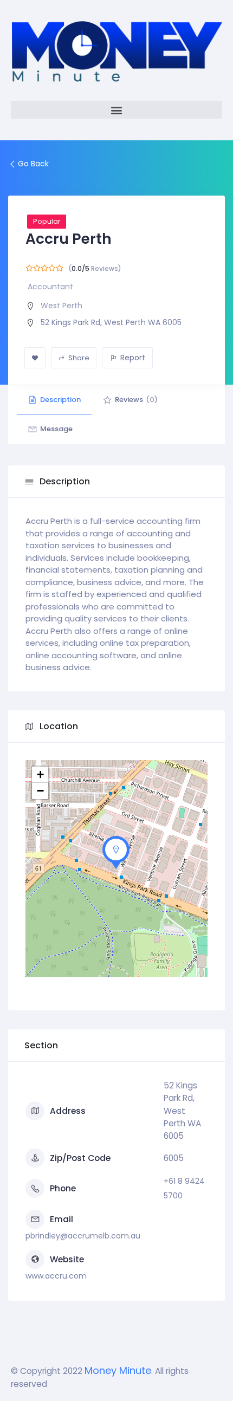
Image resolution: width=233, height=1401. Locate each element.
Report (132, 357)
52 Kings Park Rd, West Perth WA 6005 (111, 322)
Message (56, 429)
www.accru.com (56, 1275)
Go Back (33, 163)
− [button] (40, 790)
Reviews (136, 399)
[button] (116, 110)
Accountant (50, 286)
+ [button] (40, 774)
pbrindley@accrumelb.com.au (82, 1235)
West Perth (61, 305)
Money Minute (118, 1370)
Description (60, 399)
